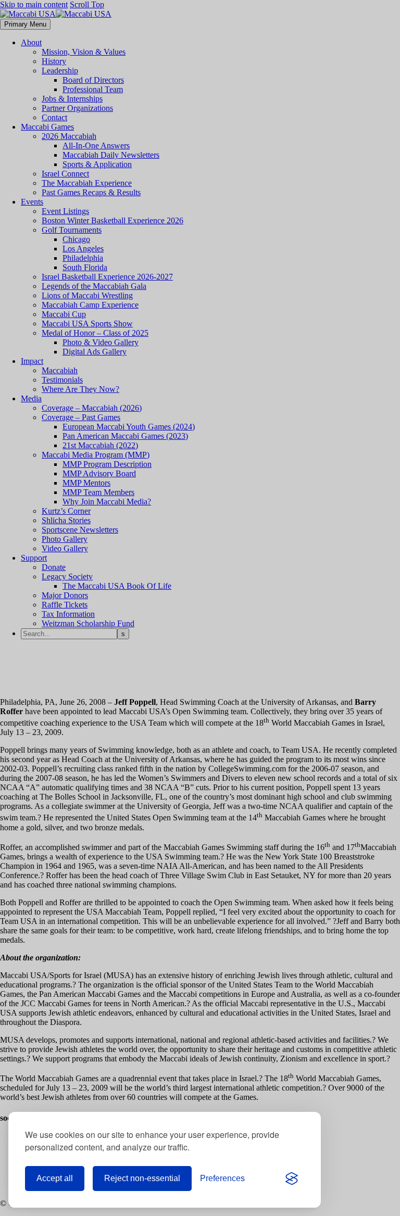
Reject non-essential (142, 1178)
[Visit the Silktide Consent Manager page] (291, 1178)
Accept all (54, 1178)
